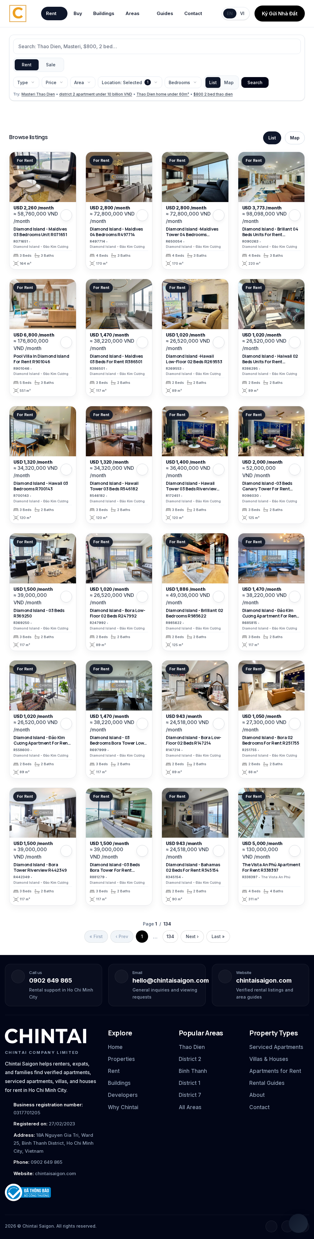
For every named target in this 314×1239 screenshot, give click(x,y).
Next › (192, 936)
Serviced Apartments (276, 1047)
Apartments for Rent (275, 1071)
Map (229, 82)
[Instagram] (287, 1226)
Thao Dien (192, 1047)
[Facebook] (271, 1226)
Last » (218, 936)
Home (115, 1047)
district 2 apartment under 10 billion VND (95, 94)
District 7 (190, 1095)
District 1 (189, 1083)
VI (242, 13)
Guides (165, 13)
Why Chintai (123, 1107)
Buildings (103, 13)
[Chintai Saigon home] (45, 1036)
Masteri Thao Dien (38, 94)
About (257, 1095)
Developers (123, 1095)
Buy (78, 13)
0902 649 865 (50, 980)
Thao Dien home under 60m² (162, 94)
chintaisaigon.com (264, 980)
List (213, 82)
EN (230, 13)
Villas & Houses (268, 1059)
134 (170, 936)
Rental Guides (267, 1083)
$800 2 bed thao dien (213, 94)
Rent (51, 13)
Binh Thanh (193, 1071)
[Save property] (66, 215)
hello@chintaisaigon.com (170, 980)
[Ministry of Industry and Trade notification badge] (51, 1192)
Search (254, 82)
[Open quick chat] (298, 1223)
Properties (121, 1059)
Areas (132, 13)
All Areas (190, 1107)
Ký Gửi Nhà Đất (279, 13)
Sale (51, 64)
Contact (193, 13)
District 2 (190, 1059)
